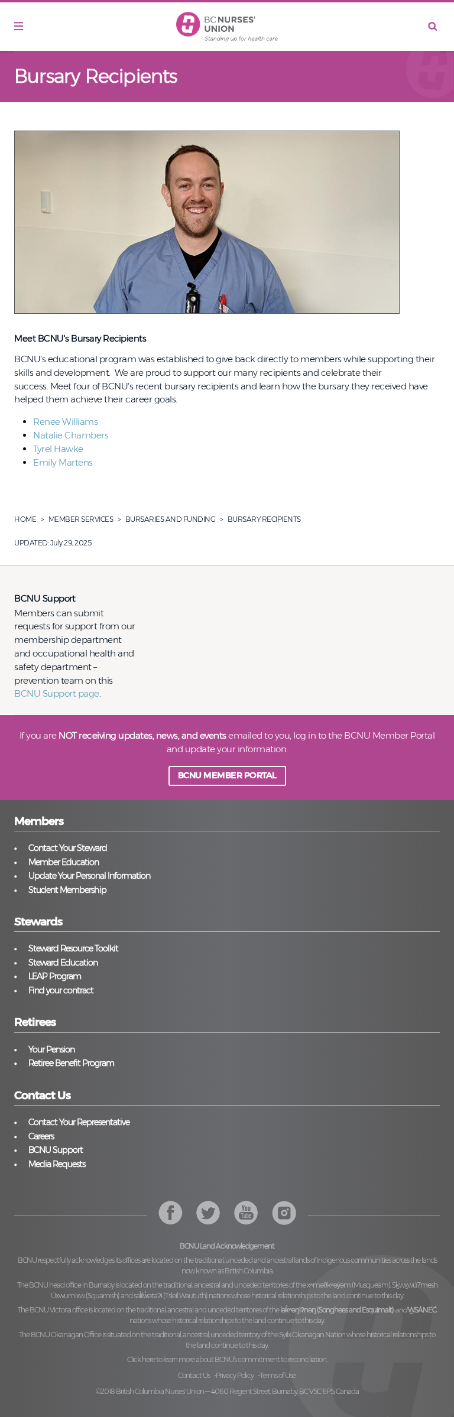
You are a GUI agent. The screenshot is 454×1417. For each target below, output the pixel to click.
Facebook (170, 1213)
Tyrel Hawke (58, 448)
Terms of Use (278, 1375)
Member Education (63, 862)
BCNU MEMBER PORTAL (227, 775)
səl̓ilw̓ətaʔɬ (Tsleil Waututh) (170, 1295)
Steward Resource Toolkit (73, 948)
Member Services (81, 519)
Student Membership (67, 890)
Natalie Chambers (72, 435)
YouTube (284, 1213)
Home (25, 519)
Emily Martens (63, 462)
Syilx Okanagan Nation (312, 1334)
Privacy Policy (235, 1375)
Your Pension (51, 1049)
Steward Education (63, 962)
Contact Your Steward (67, 848)
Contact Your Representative (78, 1122)
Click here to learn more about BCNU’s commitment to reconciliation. (227, 1359)
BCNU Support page (56, 693)
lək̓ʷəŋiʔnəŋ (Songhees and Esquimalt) (337, 1309)
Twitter (208, 1213)
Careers (41, 1136)
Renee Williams (65, 421)
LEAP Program (54, 976)
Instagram (246, 1213)
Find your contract (60, 990)
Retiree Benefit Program (71, 1063)
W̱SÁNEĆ (422, 1309)
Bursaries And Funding (170, 519)
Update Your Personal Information (89, 875)
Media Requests (56, 1164)
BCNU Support (55, 1150)
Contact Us (194, 1375)
